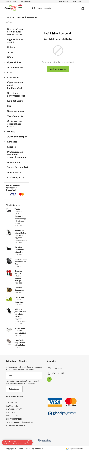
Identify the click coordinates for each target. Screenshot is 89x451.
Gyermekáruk (14, 62)
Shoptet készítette (75, 448)
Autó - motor (14, 172)
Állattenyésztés (15, 67)
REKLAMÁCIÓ (11, 416)
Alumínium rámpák (17, 136)
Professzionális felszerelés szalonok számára (16, 154)
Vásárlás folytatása (58, 69)
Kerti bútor (13, 77)
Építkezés (12, 141)
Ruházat (11, 47)
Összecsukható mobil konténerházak (15, 85)
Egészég (11, 146)
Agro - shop (13, 162)
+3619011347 (11, 2)
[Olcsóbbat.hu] (44, 440)
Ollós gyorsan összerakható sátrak (14, 124)
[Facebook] (49, 379)
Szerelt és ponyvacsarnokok (16, 94)
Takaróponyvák (15, 116)
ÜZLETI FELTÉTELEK (14, 419)
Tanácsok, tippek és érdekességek (19, 422)
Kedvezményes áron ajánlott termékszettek (15, 32)
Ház (9, 105)
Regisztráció (77, 2)
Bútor (10, 57)
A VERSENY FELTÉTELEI (15, 425)
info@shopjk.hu (26, 2)
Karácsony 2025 (15, 177)
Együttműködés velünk (15, 41)
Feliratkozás (14, 389)
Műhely (11, 131)
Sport (10, 52)
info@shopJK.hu (58, 368)
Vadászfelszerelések (17, 167)
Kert (9, 72)
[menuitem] (22, 17)
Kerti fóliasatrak (15, 100)
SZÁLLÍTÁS (10, 412)
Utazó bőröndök (15, 111)
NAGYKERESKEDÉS (14, 409)
